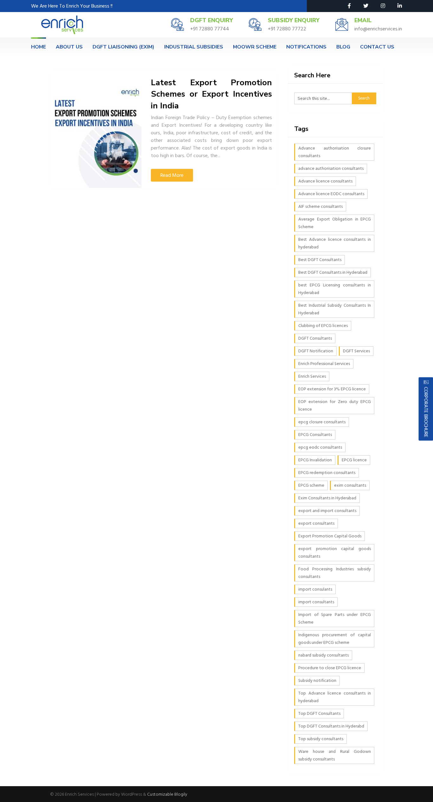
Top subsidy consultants (320, 738)
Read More (172, 175)
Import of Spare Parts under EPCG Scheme (334, 618)
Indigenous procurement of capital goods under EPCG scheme (334, 638)
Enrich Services (312, 376)
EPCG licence (354, 460)
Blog (343, 46)
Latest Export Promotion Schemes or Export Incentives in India (211, 94)
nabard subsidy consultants (323, 655)
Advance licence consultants (325, 181)
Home (38, 46)
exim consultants (350, 485)
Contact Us (377, 46)
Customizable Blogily (167, 794)
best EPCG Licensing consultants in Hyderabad (334, 288)
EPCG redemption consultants (326, 472)
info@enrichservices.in (378, 29)
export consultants (316, 523)
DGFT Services (356, 351)
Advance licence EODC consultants (331, 193)
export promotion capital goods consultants (334, 552)
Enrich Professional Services (324, 363)
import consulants (315, 589)
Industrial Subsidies (193, 46)
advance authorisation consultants (331, 168)
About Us (69, 46)
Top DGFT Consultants (319, 713)
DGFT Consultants (315, 338)
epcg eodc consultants (320, 447)
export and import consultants (327, 510)
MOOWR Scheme (254, 46)
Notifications (306, 46)
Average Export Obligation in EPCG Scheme (334, 222)
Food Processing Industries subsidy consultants (334, 572)
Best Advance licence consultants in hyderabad (334, 243)
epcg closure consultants (322, 422)
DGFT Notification (315, 351)
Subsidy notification (317, 680)
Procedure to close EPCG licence (329, 667)
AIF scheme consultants (320, 206)
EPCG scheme (311, 485)
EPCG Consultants (315, 434)
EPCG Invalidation (315, 460)
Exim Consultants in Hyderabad (327, 498)
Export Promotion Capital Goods (329, 536)
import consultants (316, 602)
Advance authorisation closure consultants (334, 151)
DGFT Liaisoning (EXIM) (123, 46)
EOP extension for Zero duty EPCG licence (334, 405)
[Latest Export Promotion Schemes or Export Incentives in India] (95, 129)
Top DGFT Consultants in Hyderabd (331, 726)
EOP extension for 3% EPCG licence (332, 389)
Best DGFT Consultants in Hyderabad (332, 272)
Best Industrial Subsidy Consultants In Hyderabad (334, 309)
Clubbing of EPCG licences (323, 325)
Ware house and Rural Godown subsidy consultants (334, 755)
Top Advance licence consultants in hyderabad (334, 697)
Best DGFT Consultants (319, 259)
